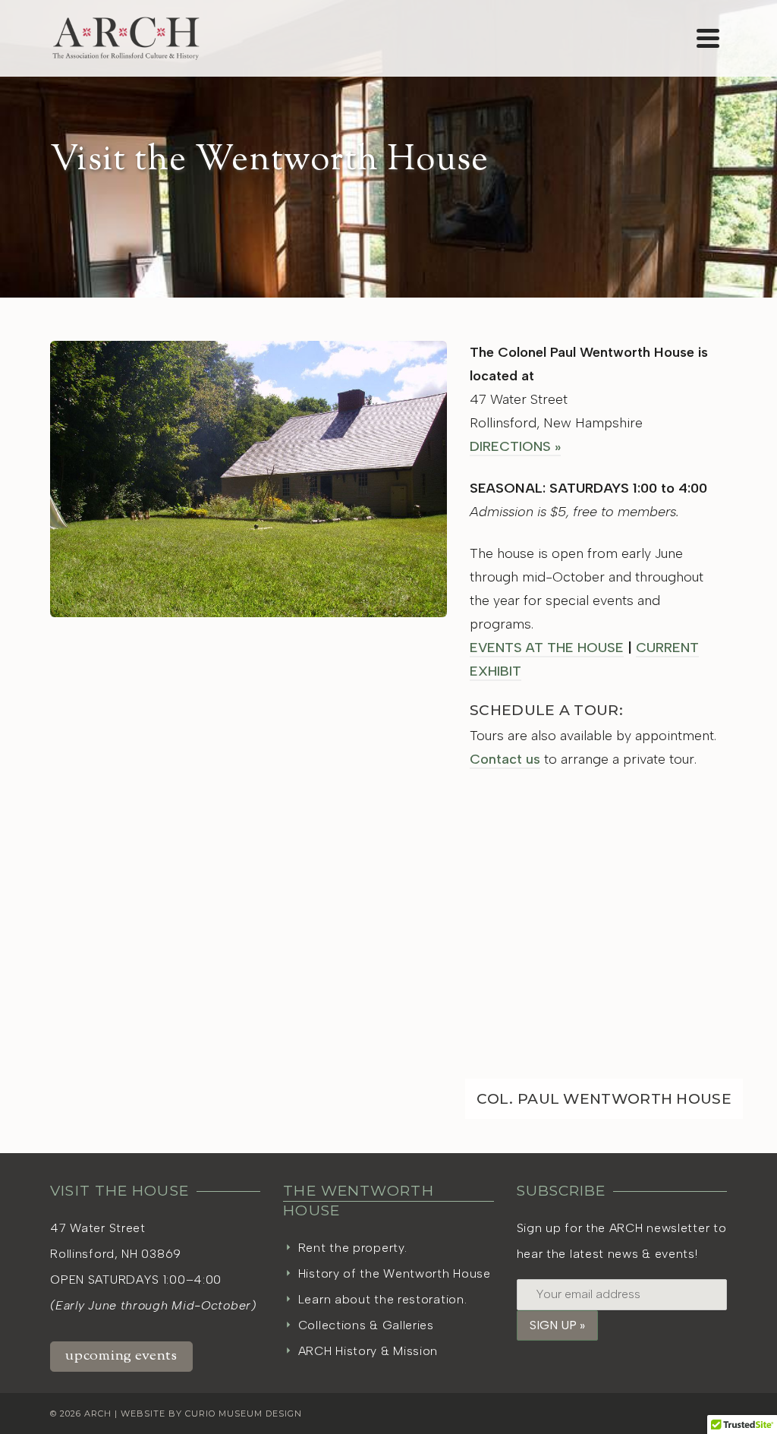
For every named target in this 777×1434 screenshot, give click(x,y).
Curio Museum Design (243, 1413)
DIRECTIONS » (515, 446)
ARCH (98, 1413)
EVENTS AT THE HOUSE (547, 647)
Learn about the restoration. (382, 1299)
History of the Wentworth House (394, 1273)
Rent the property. (352, 1247)
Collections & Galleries (366, 1325)
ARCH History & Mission (368, 1351)
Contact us (505, 759)
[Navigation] (708, 38)
